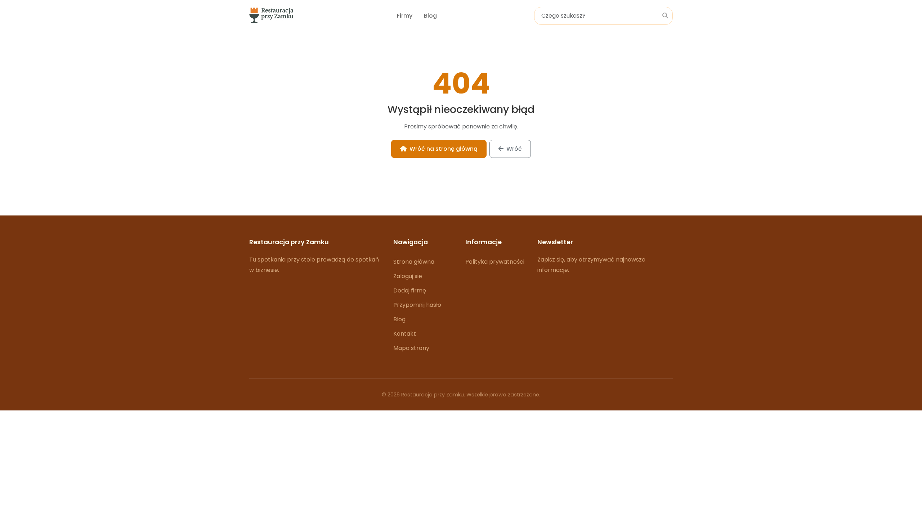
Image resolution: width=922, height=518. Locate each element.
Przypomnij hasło (417, 305)
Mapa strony (411, 348)
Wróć (514, 149)
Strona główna (413, 262)
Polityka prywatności (494, 262)
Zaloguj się (407, 276)
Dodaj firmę (409, 290)
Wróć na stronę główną (443, 149)
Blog (430, 16)
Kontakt (404, 334)
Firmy (404, 16)
